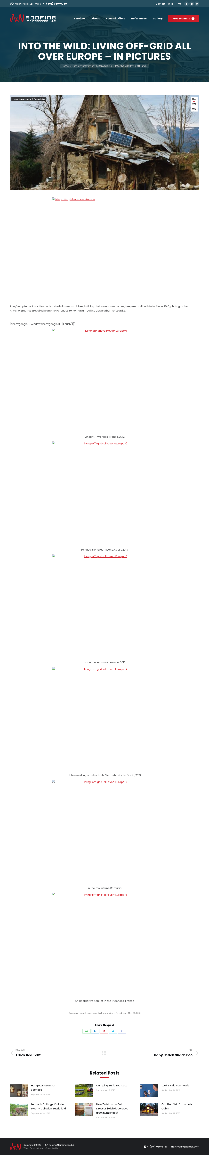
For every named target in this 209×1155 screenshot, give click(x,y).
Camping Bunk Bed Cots (111, 1085)
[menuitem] (160, 3)
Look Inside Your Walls (175, 1085)
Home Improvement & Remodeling (29, 99)
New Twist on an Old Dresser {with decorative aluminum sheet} (112, 1108)
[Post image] (19, 1090)
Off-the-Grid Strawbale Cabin (176, 1106)
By (121, 1013)
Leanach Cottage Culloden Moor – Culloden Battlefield (48, 1106)
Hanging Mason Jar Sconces (43, 1088)
